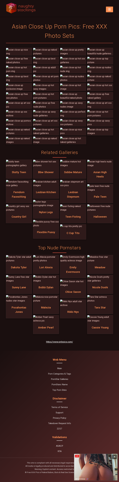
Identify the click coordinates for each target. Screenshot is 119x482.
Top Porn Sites (59, 390)
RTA (60, 451)
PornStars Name (60, 384)
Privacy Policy (59, 418)
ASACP (59, 446)
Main (59, 368)
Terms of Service (59, 407)
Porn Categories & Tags (59, 373)
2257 (59, 428)
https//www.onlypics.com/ (59, 341)
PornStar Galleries (59, 379)
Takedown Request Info (59, 423)
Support (59, 412)
